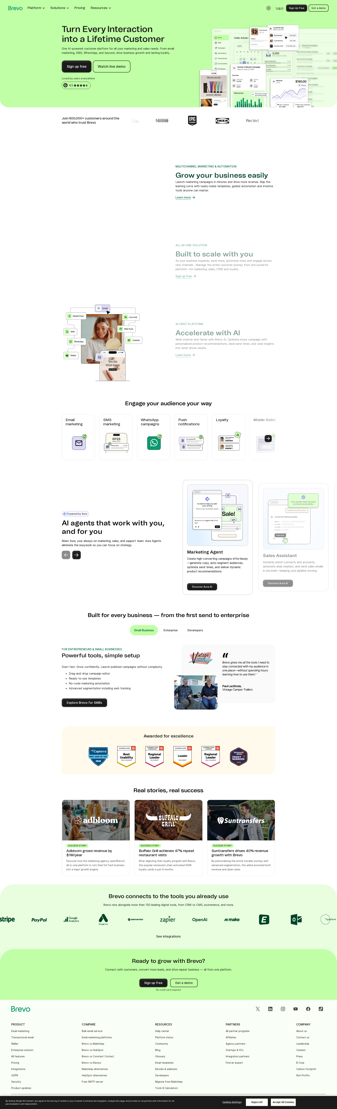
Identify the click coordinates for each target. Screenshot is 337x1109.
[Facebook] (308, 1009)
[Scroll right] (268, 438)
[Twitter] (258, 1009)
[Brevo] (15, 8)
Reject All (256, 1102)
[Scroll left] (68, 438)
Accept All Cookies (283, 1102)
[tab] (170, 630)
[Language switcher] (268, 8)
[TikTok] (321, 1009)
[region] (168, 1102)
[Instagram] (283, 1009)
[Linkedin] (270, 1009)
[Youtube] (295, 1009)
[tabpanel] (144, 630)
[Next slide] (76, 555)
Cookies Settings (232, 1102)
